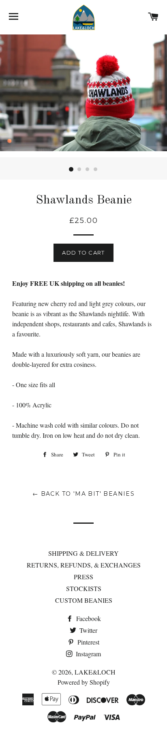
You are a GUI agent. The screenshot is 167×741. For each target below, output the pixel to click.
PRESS (83, 576)
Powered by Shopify (84, 682)
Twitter (87, 630)
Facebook (88, 618)
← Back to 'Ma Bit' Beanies (83, 493)
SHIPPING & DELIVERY (83, 553)
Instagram (87, 653)
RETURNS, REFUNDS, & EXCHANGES (84, 565)
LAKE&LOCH (95, 672)
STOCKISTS (83, 588)
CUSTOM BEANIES (83, 600)
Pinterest (87, 642)
